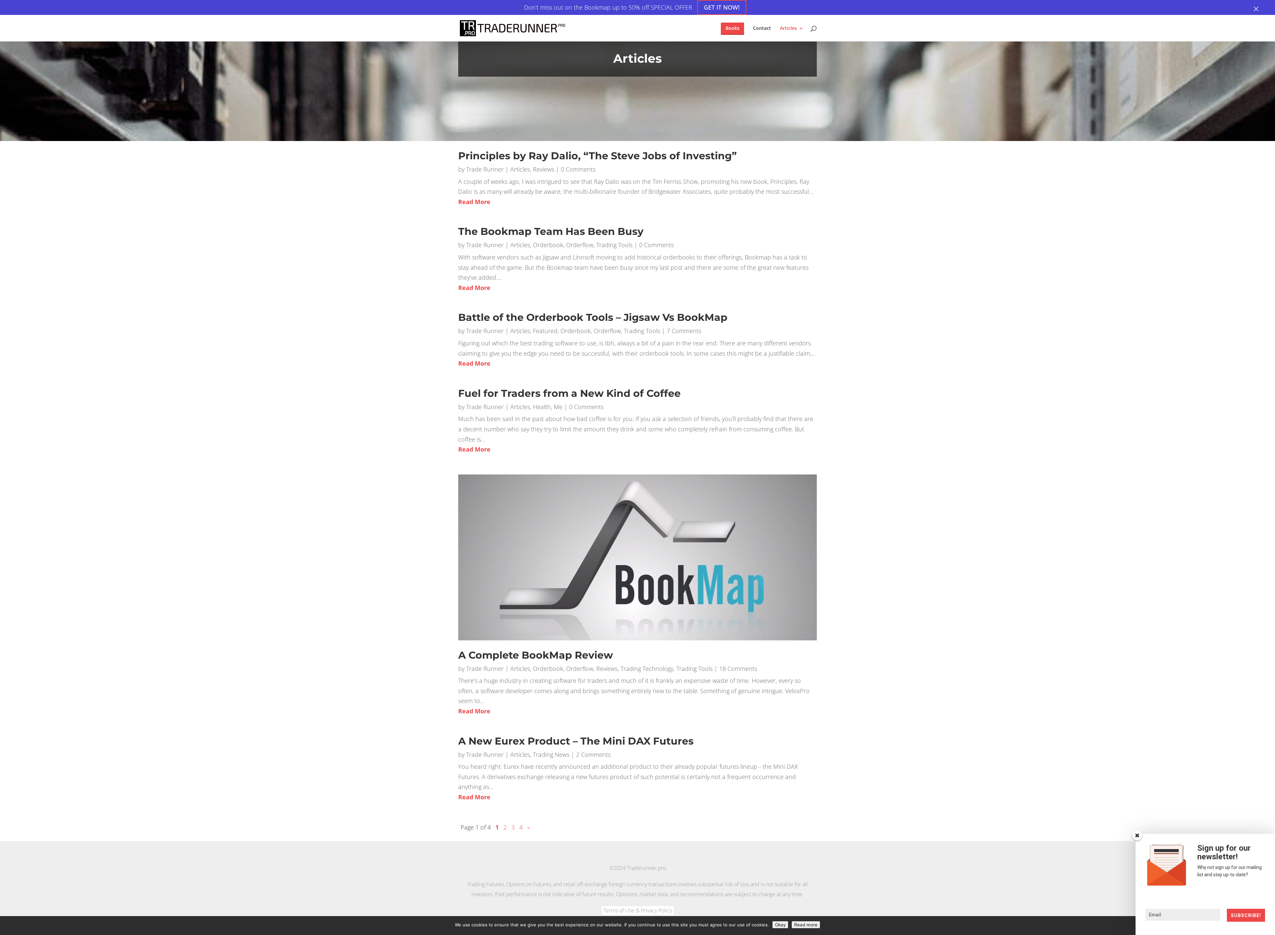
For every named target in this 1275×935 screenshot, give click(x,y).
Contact (762, 28)
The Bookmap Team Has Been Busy (550, 231)
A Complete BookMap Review (535, 655)
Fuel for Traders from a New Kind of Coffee (569, 393)
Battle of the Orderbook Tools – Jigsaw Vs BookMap (592, 317)
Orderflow (579, 245)
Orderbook (548, 245)
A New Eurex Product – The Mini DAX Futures (576, 741)
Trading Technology (647, 669)
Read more (805, 924)
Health (542, 407)
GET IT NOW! (721, 7)
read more (474, 202)
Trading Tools (614, 245)
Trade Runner (485, 169)
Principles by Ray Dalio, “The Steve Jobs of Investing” (597, 156)
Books (732, 28)
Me (558, 407)
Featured (545, 331)
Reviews (543, 169)
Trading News (551, 754)
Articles (788, 28)
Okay (780, 924)
